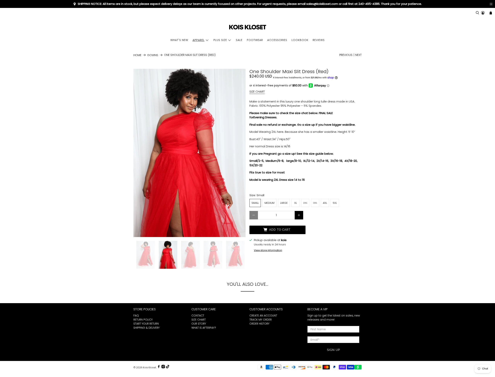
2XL (305, 203)
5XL (335, 203)
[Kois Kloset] (247, 27)
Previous (345, 55)
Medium (269, 203)
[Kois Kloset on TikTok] (167, 367)
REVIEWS (319, 40)
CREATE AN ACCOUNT (263, 315)
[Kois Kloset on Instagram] (163, 367)
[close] (491, 4)
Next (358, 55)
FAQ (136, 315)
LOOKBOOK (300, 40)
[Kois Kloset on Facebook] (158, 367)
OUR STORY (198, 324)
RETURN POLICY (143, 320)
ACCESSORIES (277, 40)
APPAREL (199, 40)
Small (255, 203)
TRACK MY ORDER (260, 320)
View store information (268, 250)
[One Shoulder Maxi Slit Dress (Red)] (189, 153)
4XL (325, 203)
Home (137, 55)
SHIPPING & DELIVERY (146, 328)
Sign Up (333, 350)
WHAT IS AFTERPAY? (203, 328)
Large (284, 203)
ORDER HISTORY (259, 324)
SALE (239, 40)
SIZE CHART (257, 92)
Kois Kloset (149, 367)
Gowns (152, 55)
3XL (315, 203)
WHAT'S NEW (179, 40)
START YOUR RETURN (146, 324)
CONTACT (197, 315)
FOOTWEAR (255, 40)
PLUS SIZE (220, 40)
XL (295, 203)
